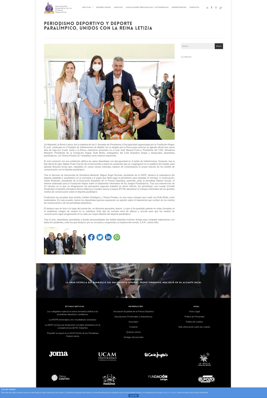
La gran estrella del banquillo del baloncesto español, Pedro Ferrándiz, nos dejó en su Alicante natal (133, 280)
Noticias (86, 7)
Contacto (194, 7)
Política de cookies (194, 322)
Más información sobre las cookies (194, 327)
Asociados (133, 322)
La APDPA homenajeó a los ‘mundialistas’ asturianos (72, 319)
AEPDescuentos (179, 7)
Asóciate (118, 7)
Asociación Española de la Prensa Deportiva (133, 311)
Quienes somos (133, 332)
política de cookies (169, 393)
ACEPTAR (133, 396)
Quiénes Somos (103, 7)
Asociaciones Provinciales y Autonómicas (147, 7)
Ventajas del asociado (133, 337)
